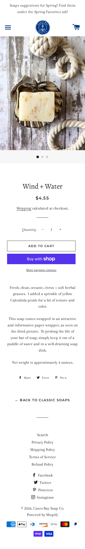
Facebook (45, 475)
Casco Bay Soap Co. (48, 508)
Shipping (24, 208)
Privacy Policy (42, 442)
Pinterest (45, 490)
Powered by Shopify (42, 514)
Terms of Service (42, 457)
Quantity (29, 229)
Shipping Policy (42, 449)
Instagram (45, 497)
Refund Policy (42, 464)
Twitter (45, 482)
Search (42, 435)
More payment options (41, 270)
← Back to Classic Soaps (42, 400)
